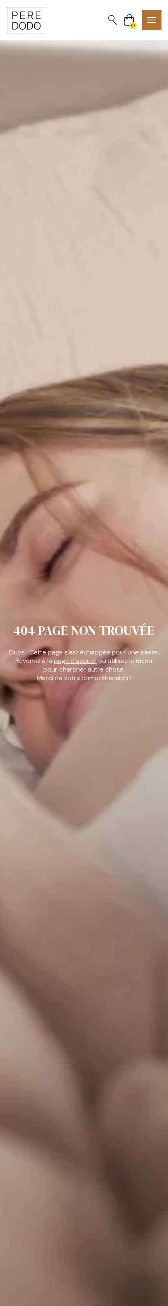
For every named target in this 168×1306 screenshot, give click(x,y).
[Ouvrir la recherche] (112, 20)
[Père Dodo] (26, 20)
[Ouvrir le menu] (151, 20)
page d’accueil (75, 660)
